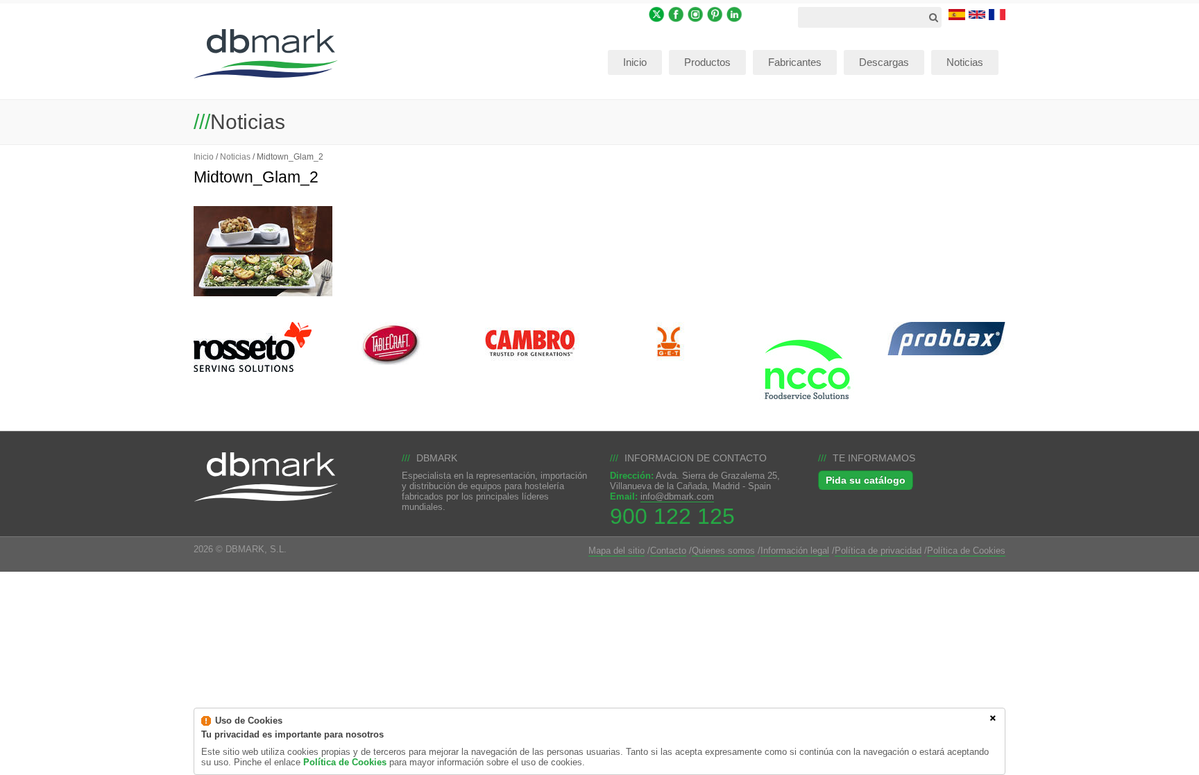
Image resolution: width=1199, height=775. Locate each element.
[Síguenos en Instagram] (696, 13)
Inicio (204, 156)
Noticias (235, 156)
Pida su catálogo (865, 480)
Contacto (668, 550)
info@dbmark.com (677, 496)
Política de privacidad (878, 550)
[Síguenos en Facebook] (676, 13)
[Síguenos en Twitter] (657, 13)
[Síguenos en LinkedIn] (734, 13)
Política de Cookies (966, 550)
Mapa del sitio (616, 550)
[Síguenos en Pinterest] (715, 13)
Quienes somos (723, 550)
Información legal (794, 550)
